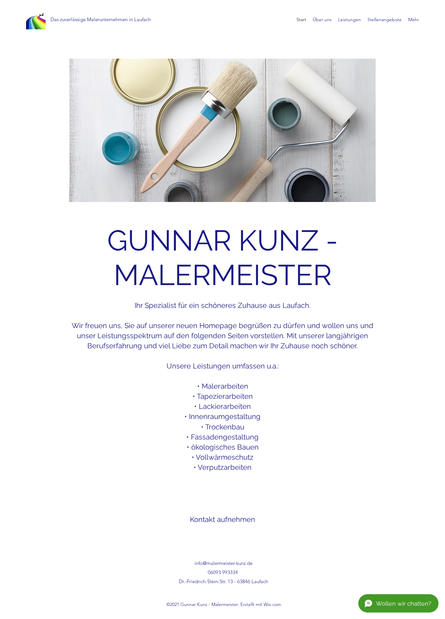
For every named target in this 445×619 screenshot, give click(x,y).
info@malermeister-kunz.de (223, 563)
